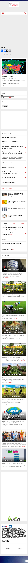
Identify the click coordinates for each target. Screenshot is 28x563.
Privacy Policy (20, 546)
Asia (3, 74)
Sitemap (8, 546)
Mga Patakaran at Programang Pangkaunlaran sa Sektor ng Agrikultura (13, 310)
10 (4, 457)
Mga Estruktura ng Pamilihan (13, 460)
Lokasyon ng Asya (7, 76)
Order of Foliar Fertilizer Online (13, 270)
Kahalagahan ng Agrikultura (12, 374)
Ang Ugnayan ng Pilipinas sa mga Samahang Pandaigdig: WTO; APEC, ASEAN (14, 416)
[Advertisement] (14, 9)
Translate (10, 97)
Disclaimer (8, 548)
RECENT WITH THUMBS (7, 188)
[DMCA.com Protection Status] (14, 520)
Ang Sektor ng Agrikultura (12, 396)
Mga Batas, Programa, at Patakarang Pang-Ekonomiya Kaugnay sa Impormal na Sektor (14, 330)
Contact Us (20, 548)
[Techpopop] (14, 6)
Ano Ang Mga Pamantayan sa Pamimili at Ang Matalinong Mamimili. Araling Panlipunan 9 (13, 352)
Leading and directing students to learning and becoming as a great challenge (15, 194)
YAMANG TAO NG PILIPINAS (13, 440)
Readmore (7, 85)
